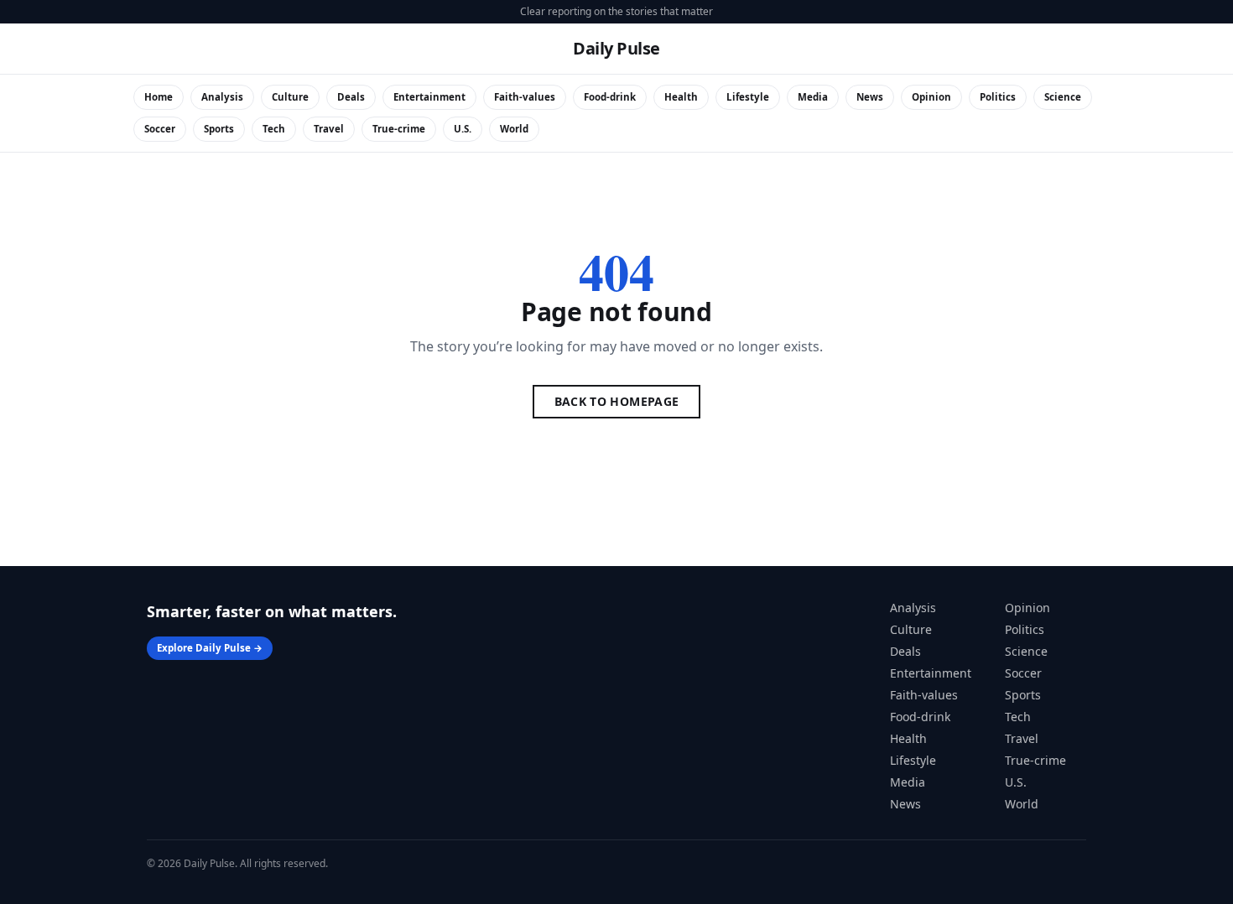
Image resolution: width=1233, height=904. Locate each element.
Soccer (159, 128)
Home (158, 97)
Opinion (931, 97)
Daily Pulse (616, 48)
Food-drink (610, 97)
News (869, 97)
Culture (290, 97)
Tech (274, 128)
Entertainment (429, 97)
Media (813, 97)
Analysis (222, 97)
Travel (329, 128)
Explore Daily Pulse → (210, 648)
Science (1062, 97)
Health (681, 97)
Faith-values (524, 97)
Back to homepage (616, 401)
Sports (219, 128)
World (514, 128)
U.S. (462, 128)
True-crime (398, 128)
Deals (351, 97)
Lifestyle (747, 97)
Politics (998, 97)
